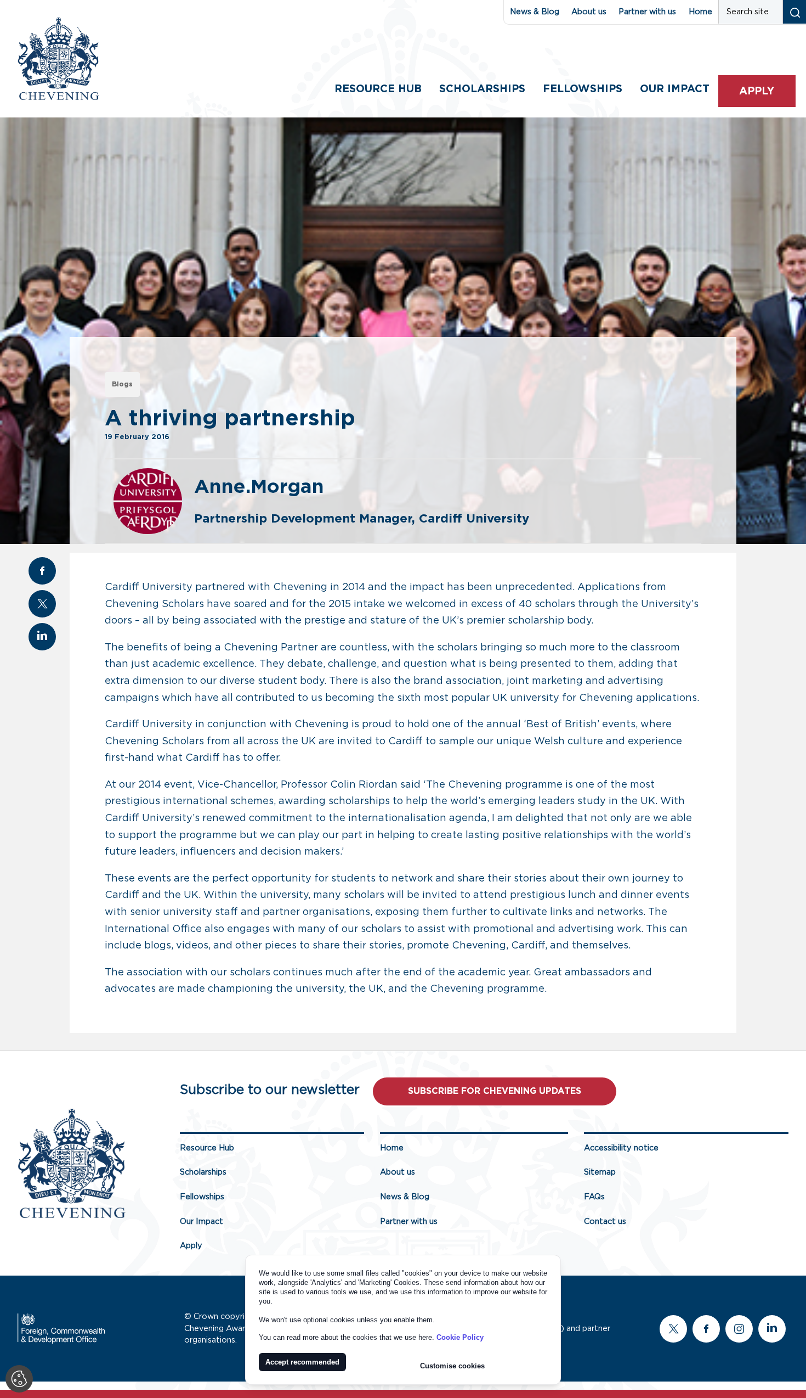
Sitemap (600, 1172)
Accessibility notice (621, 1148)
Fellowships (582, 89)
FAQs (594, 1197)
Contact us (605, 1221)
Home (700, 12)
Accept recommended (302, 1362)
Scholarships (482, 89)
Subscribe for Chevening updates (494, 1091)
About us (588, 12)
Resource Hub (378, 89)
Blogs (122, 384)
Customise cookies (452, 1366)
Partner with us (647, 12)
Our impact (674, 89)
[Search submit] (794, 12)
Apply (756, 91)
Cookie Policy (460, 1337)
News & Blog (534, 12)
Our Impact (201, 1221)
